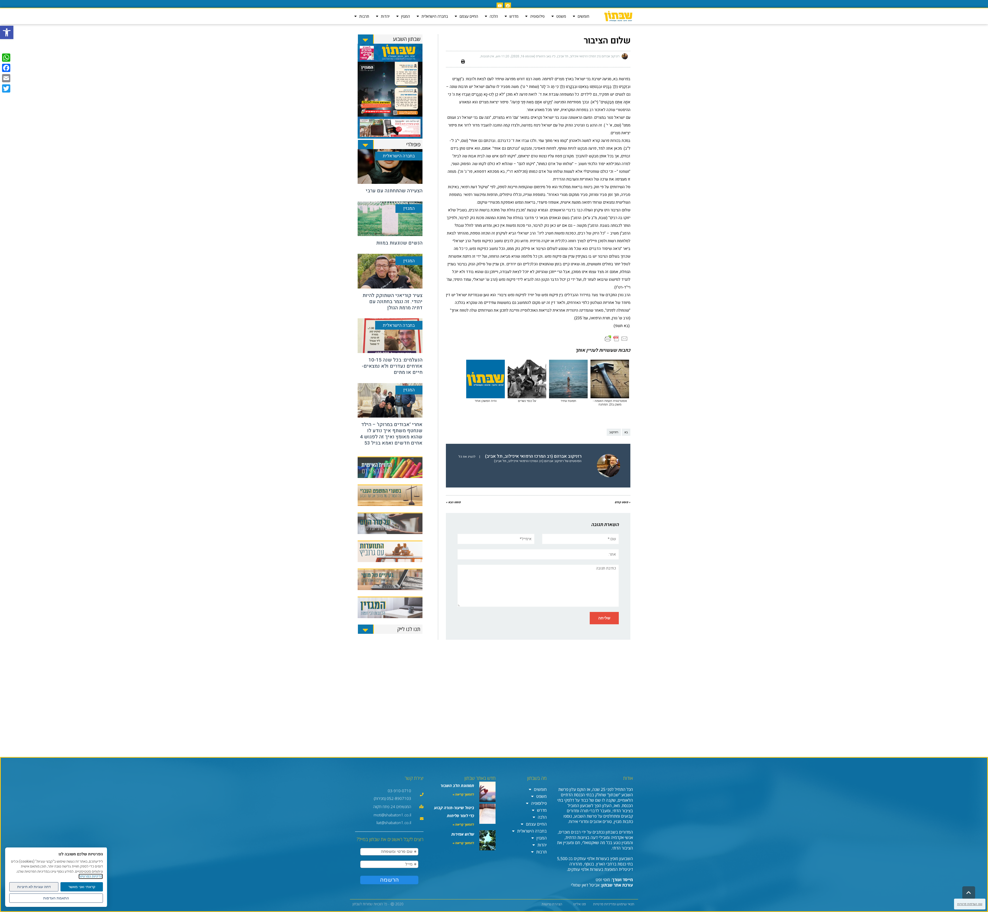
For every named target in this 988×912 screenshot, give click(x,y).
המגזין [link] (405, 16)
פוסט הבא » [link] (453, 502)
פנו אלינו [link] (579, 904)
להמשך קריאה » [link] (463, 794)
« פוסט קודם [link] (622, 502)
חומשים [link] (583, 16)
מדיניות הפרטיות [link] (90, 876)
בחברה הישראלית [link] (434, 16)
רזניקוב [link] (613, 432)
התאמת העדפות (56, 898)
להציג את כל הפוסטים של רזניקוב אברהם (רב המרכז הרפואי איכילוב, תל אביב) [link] (519, 458)
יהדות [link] (385, 16)
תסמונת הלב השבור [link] (457, 785)
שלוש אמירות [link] (462, 834)
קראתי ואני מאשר (81, 886)
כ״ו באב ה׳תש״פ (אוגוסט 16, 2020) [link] (533, 56)
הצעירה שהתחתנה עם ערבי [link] (394, 190)
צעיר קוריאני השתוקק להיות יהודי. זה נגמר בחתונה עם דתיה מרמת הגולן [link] (392, 301)
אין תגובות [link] (487, 56)
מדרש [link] (513, 16)
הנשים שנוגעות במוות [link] (399, 243)
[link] (6, 32)
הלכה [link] (494, 16)
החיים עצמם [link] (469, 16)
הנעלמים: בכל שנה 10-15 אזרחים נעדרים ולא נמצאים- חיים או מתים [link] (392, 366)
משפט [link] (561, 16)
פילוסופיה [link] (537, 16)
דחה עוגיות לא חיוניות (34, 886)
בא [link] (626, 432)
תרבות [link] (364, 16)
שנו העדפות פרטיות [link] (969, 904)
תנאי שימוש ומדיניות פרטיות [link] (613, 904)
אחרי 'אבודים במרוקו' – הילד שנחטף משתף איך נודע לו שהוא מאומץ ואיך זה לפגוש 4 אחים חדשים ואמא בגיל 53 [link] (391, 433)
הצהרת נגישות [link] (552, 904)
